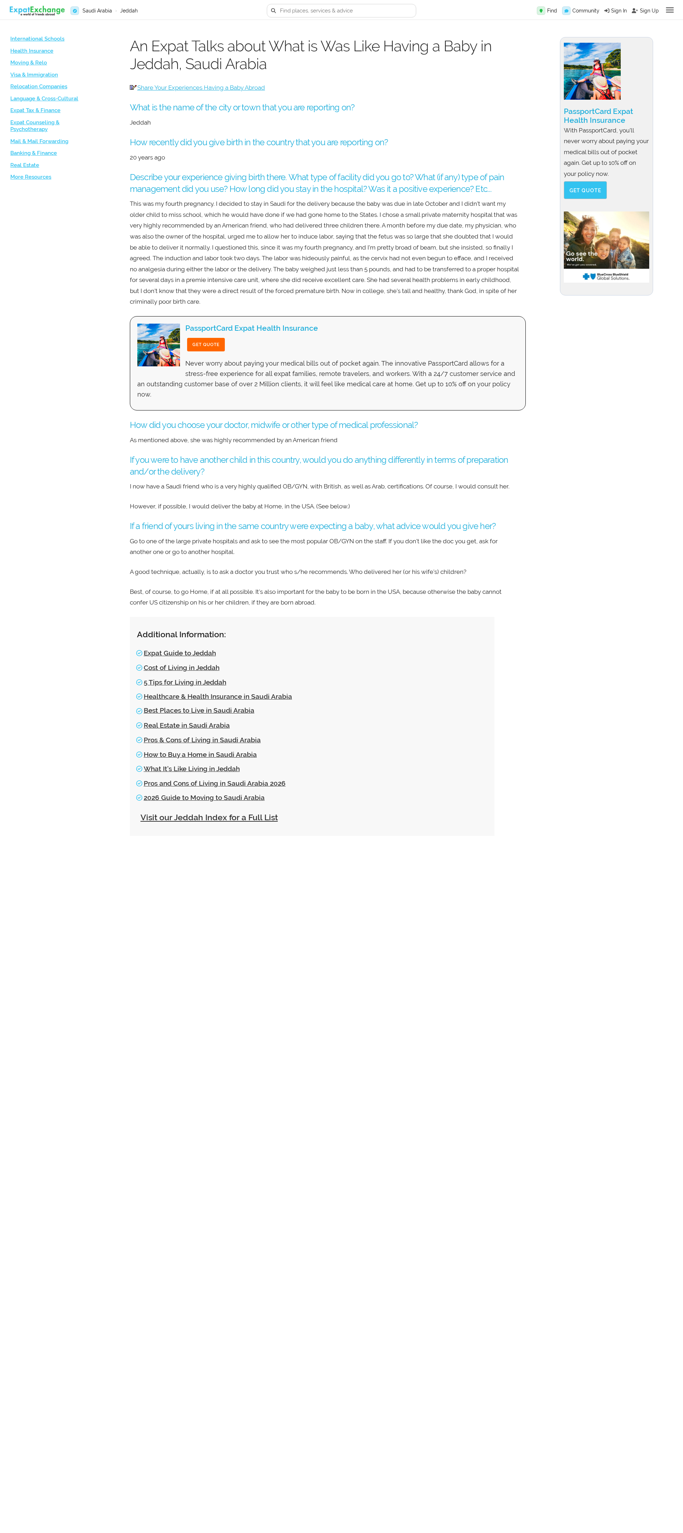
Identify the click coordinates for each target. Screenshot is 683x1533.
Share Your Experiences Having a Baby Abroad (201, 87)
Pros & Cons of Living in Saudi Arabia (202, 740)
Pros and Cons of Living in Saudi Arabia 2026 (215, 783)
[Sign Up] (635, 10)
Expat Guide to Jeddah (180, 653)
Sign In (619, 11)
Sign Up (649, 11)
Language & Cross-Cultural (44, 98)
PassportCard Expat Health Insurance (251, 328)
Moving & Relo (28, 62)
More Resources (30, 177)
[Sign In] (606, 10)
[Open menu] (670, 10)
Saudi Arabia (97, 11)
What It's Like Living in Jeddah (192, 769)
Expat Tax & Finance (35, 110)
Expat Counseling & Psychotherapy (34, 126)
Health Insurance (31, 51)
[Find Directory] (541, 10)
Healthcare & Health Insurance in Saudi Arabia (218, 696)
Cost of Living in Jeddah (181, 667)
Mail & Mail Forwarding (39, 141)
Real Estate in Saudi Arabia (187, 725)
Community (585, 11)
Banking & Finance (33, 153)
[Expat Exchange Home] (37, 11)
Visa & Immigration (34, 75)
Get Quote (205, 344)
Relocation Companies (38, 86)
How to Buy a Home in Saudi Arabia (200, 754)
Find (552, 11)
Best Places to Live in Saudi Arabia (199, 710)
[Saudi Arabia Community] (566, 10)
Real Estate (24, 165)
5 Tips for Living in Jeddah (185, 682)
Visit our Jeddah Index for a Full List (209, 817)
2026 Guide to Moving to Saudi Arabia (204, 797)
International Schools (37, 39)
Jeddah (129, 11)
